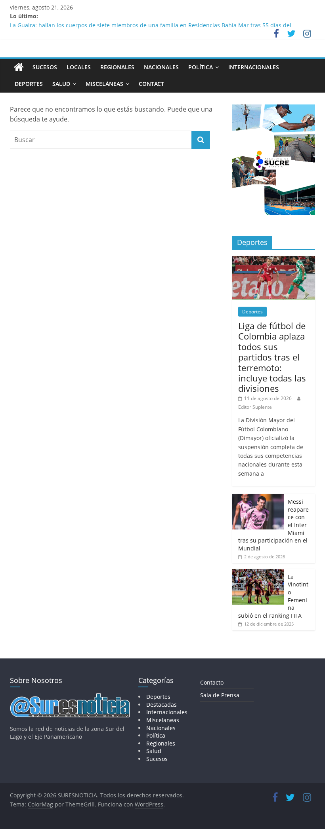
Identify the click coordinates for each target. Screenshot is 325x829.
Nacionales (161, 67)
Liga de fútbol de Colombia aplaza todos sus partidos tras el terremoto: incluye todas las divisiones (272, 357)
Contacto (212, 682)
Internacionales (253, 67)
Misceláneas (104, 83)
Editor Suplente (255, 407)
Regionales (117, 67)
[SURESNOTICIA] (19, 67)
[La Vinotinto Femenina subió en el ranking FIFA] (258, 573)
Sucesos (44, 67)
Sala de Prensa (219, 695)
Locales (79, 67)
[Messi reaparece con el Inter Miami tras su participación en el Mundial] (258, 498)
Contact (151, 83)
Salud (61, 83)
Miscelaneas (162, 720)
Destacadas (161, 704)
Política (200, 67)
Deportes (29, 83)
